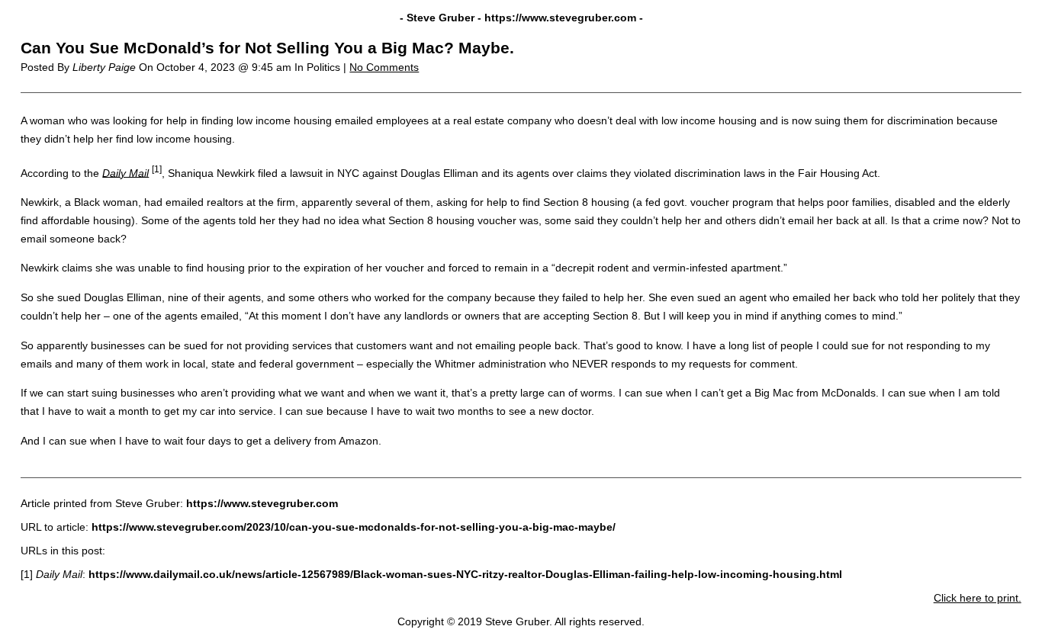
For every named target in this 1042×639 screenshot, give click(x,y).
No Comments (384, 67)
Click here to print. (977, 598)
